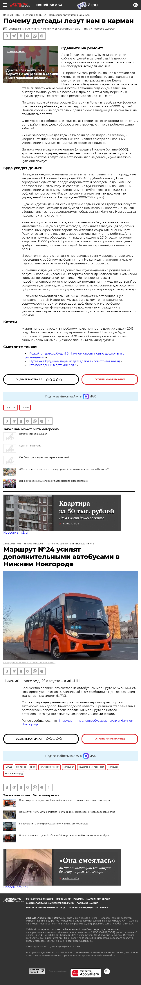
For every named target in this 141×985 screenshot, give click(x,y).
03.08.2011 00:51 (11, 15)
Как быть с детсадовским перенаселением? (44, 457)
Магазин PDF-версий (98, 899)
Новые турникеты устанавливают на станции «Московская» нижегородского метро (67, 811)
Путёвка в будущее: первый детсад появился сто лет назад (74, 361)
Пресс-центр (63, 899)
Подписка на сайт (87, 903)
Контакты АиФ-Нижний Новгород (45, 907)
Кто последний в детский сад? (52, 365)
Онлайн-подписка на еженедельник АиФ (50, 903)
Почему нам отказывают (33, 433)
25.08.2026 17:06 (12, 543)
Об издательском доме (39, 899)
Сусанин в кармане (30, 445)
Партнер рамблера (57, 971)
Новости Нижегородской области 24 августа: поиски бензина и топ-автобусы (64, 835)
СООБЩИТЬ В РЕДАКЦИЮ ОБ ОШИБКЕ (88, 907)
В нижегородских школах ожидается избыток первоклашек (53, 480)
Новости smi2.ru (15, 532)
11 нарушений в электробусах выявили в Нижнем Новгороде (53, 823)
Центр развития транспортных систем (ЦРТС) (29, 662)
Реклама (78, 899)
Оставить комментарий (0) (110, 379)
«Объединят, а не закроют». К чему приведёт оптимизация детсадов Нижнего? (64, 469)
